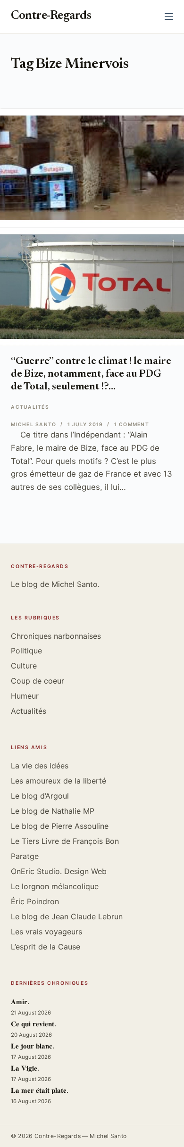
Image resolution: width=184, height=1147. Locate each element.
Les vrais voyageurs (46, 931)
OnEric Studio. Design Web (59, 871)
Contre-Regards (51, 16)
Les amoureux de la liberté (58, 780)
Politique (26, 650)
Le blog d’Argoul (40, 795)
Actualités (30, 407)
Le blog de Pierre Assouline (60, 826)
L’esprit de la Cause (45, 946)
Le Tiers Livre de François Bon (65, 841)
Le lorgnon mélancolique (55, 886)
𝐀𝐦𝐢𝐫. (20, 1002)
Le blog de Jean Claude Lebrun (67, 916)
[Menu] (169, 16)
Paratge (25, 856)
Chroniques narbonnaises (56, 636)
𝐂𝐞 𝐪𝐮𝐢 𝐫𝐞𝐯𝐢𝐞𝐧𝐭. (33, 1024)
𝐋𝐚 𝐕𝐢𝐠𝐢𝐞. (25, 1069)
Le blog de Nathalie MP (52, 811)
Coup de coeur (37, 680)
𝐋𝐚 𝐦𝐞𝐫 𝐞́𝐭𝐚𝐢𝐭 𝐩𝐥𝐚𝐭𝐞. (39, 1091)
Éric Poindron (35, 901)
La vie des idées (39, 765)
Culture (24, 665)
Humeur (25, 696)
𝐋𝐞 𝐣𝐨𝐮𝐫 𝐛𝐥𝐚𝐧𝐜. (32, 1046)
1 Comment (131, 424)
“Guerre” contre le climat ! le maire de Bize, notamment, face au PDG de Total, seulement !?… (91, 374)
